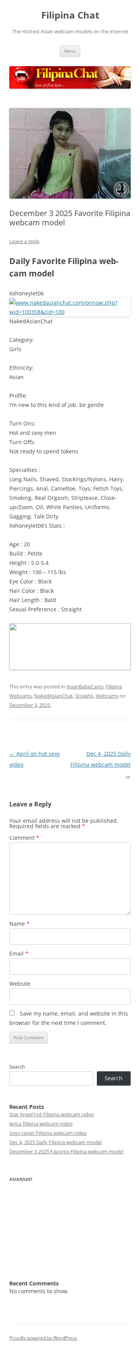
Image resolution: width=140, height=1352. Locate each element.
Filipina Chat (70, 15)
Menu (70, 51)
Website (19, 983)
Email (18, 953)
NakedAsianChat (53, 695)
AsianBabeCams (84, 686)
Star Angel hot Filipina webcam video (51, 1114)
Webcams (107, 695)
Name (19, 923)
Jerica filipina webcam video (41, 1123)
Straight (84, 695)
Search (17, 1066)
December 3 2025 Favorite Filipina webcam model (66, 1151)
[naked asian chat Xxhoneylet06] (70, 312)
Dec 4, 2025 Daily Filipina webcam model (100, 764)
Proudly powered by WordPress (43, 1338)
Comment (24, 837)
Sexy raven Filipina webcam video (48, 1132)
